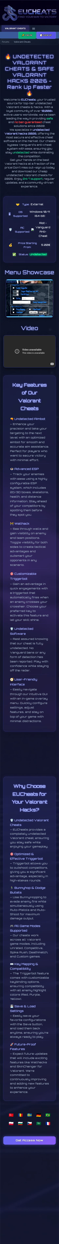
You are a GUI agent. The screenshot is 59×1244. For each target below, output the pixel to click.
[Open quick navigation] (56, 42)
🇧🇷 (47, 1114)
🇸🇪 (29, 1114)
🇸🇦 (38, 1123)
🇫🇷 (47, 1123)
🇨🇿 (29, 1123)
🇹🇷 (11, 1114)
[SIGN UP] (46, 35)
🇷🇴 (20, 1114)
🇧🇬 (20, 1123)
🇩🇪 (38, 1114)
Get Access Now (29, 1140)
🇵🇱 (11, 1123)
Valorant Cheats (15, 28)
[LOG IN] (27, 35)
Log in (27, 35)
